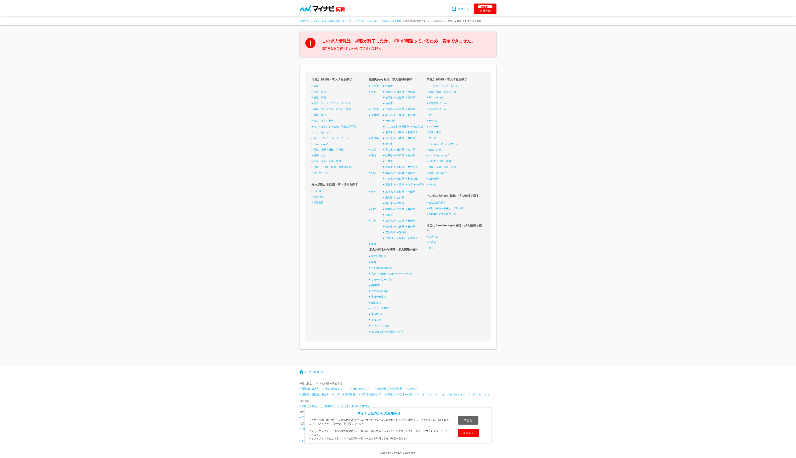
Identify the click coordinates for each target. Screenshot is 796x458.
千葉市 (405, 126)
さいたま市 (391, 126)
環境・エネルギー (439, 172)
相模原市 (413, 132)
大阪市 (400, 184)
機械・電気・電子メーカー (444, 91)
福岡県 (389, 220)
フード (432, 138)
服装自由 (376, 302)
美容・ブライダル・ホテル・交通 (332, 109)
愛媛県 (411, 209)
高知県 (389, 215)
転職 (304, 405)
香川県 (400, 209)
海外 (373, 243)
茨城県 (389, 109)
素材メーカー (436, 97)
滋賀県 (389, 172)
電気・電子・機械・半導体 (328, 149)
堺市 (410, 184)
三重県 (389, 161)
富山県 (389, 149)
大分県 (400, 226)
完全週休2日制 (379, 290)
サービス (434, 120)
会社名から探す (437, 202)
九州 (373, 220)
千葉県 (400, 115)
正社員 (317, 191)
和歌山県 (413, 178)
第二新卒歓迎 (378, 256)
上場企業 (376, 320)
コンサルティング (439, 155)
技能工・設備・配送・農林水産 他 (333, 167)
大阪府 (411, 172)
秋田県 (389, 97)
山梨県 (400, 138)
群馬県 (411, 109)
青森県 (389, 91)
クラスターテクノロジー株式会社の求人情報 (378, 21)
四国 (373, 209)
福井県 (411, 149)
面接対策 (376, 394)
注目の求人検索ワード (361, 405)
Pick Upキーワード (333, 405)
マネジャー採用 (380, 325)
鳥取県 (389, 191)
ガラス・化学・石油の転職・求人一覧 (332, 21)
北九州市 (390, 238)
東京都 (411, 115)
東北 (373, 91)
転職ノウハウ (394, 394)
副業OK (375, 285)
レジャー (434, 126)
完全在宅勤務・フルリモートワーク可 (392, 273)
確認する (468, 433)
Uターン (412, 388)
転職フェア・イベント (419, 394)
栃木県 (400, 109)
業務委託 (319, 202)
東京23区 (418, 126)
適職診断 (350, 394)
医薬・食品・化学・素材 (327, 161)
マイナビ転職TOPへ (315, 371)
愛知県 (411, 155)
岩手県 (400, 91)
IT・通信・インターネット (443, 86)
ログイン (463, 9)
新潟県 (389, 138)
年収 (337, 394)
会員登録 (485, 8)
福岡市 (402, 238)
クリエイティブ (322, 132)
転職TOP (304, 21)
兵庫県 (389, 178)
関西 (373, 172)
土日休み (434, 236)
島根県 (400, 191)
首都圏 (375, 115)
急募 (373, 262)
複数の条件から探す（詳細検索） (447, 208)
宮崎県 (411, 226)
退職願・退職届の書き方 (315, 394)
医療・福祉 (320, 115)
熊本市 (414, 238)
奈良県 (400, 178)
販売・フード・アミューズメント (332, 103)
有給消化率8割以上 (382, 267)
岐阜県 (389, 155)
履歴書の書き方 (310, 388)
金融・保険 (435, 149)
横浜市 (389, 132)
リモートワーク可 (381, 279)
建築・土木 (320, 155)
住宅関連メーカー (439, 103)
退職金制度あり (380, 296)
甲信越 (375, 138)
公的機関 (434, 178)
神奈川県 (390, 120)
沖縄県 (402, 232)
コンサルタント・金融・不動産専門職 (335, 126)
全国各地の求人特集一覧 (442, 214)
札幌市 (389, 86)
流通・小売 (435, 132)
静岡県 (400, 155)
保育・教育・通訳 (324, 120)
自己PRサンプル (362, 388)
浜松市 (400, 167)
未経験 (432, 242)
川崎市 (400, 132)
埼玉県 (389, 115)
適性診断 (397, 388)
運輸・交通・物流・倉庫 (442, 167)
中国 (373, 191)
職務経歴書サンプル (336, 388)
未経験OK (376, 314)
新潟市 (389, 143)
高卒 (431, 248)
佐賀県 (400, 220)
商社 (431, 115)
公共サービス (321, 172)
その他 (432, 184)
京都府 (400, 172)
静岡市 (389, 167)
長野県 (411, 138)
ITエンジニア (321, 143)
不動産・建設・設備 (440, 161)
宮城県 (411, 91)
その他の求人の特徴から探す (387, 331)
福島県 (411, 97)
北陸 (373, 149)
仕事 (363, 394)
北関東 (375, 109)
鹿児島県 (390, 232)
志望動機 (382, 388)
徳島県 (389, 209)
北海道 (375, 86)
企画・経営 (320, 91)
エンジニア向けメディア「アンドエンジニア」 (464, 394)
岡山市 (389, 203)
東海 (373, 155)
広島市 (400, 203)
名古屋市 (413, 167)
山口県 (400, 197)
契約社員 (319, 196)
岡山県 (411, 191)
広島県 (389, 197)
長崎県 (411, 220)
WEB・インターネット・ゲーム (331, 138)
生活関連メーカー (439, 109)
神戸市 (420, 184)
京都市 (389, 184)
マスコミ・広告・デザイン (444, 143)
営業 (316, 86)
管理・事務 (320, 97)
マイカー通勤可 (380, 308)
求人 (314, 405)
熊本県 (389, 226)
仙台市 (389, 103)
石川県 (400, 149)
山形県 (400, 97)
